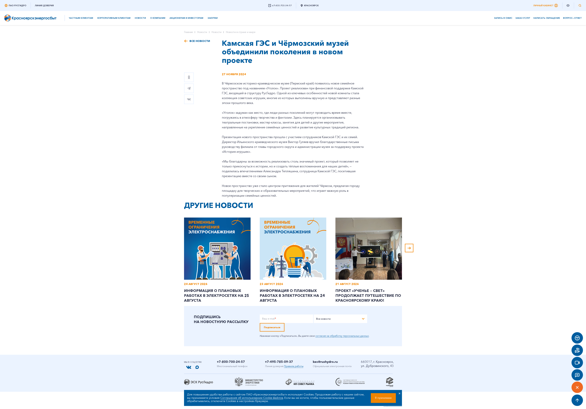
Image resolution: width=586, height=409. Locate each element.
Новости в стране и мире (240, 32)
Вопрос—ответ (572, 18)
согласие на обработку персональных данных (342, 335)
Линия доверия (44, 5)
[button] (409, 248)
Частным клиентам (81, 18)
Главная (188, 32)
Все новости (200, 41)
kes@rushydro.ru (325, 362)
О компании (157, 18)
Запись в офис (503, 18)
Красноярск (311, 5)
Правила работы (293, 366)
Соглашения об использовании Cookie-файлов (251, 398)
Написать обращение (546, 18)
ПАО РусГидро (17, 5)
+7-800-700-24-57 (231, 362)
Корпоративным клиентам (113, 18)
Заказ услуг (522, 18)
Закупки (213, 18)
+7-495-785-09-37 (279, 362)
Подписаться (272, 327)
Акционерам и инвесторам (186, 18)
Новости (140, 18)
